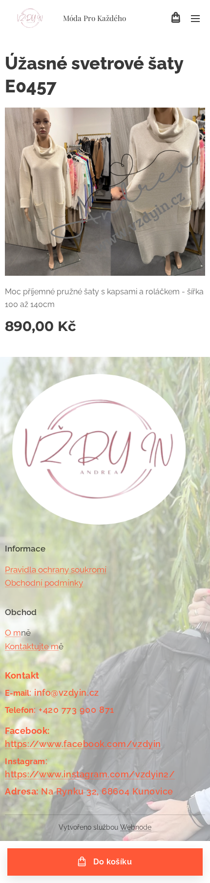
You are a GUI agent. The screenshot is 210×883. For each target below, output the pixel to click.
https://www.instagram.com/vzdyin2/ (90, 774)
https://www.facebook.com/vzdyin (83, 744)
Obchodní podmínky (44, 583)
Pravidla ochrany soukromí (55, 569)
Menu (195, 18)
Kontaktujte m (32, 646)
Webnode (135, 827)
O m (13, 633)
